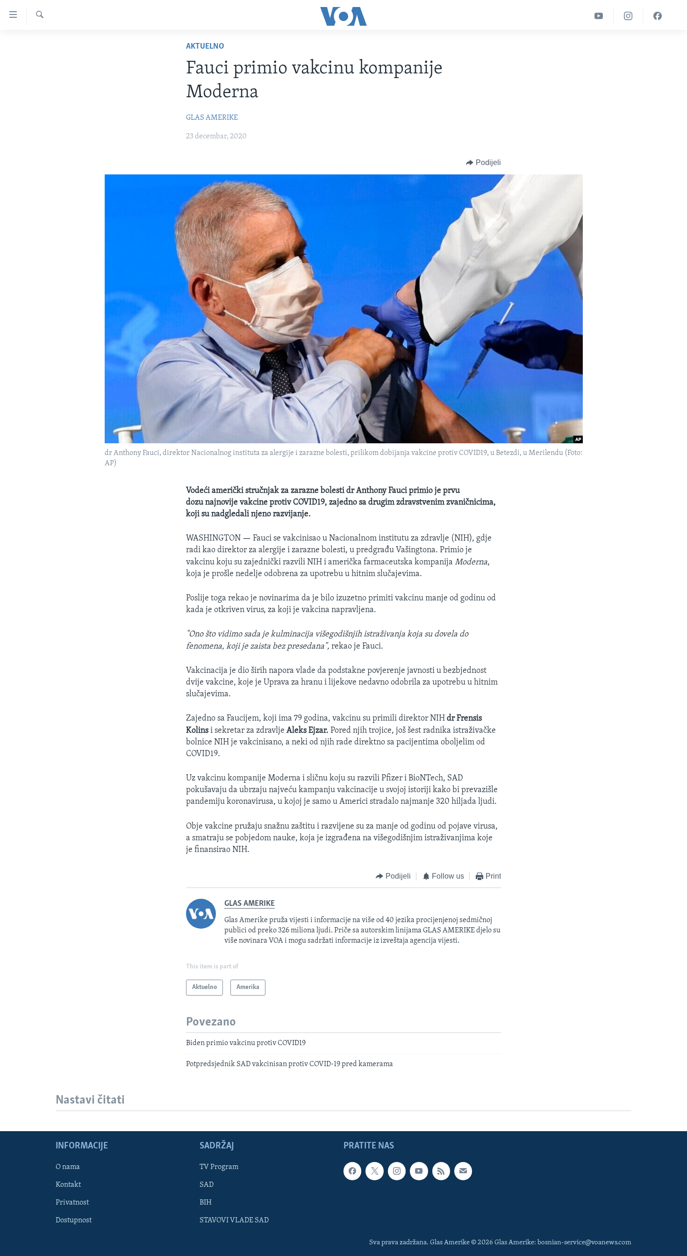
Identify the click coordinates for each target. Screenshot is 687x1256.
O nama (68, 1167)
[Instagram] (628, 16)
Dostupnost (74, 1220)
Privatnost (72, 1202)
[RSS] (441, 1171)
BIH (206, 1202)
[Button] (483, 163)
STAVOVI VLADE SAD (234, 1220)
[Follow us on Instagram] (397, 1171)
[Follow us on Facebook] (352, 1171)
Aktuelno (205, 47)
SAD (207, 1185)
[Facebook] (657, 16)
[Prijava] (463, 1171)
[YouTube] (599, 16)
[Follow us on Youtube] (419, 1171)
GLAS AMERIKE (212, 118)
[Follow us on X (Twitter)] (374, 1171)
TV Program (219, 1167)
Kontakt (68, 1185)
